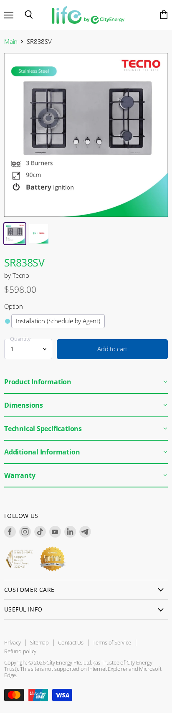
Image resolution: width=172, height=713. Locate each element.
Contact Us (70, 642)
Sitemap (39, 642)
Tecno (21, 275)
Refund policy (20, 651)
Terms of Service (112, 642)
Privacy (12, 642)
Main (11, 41)
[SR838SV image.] (86, 135)
